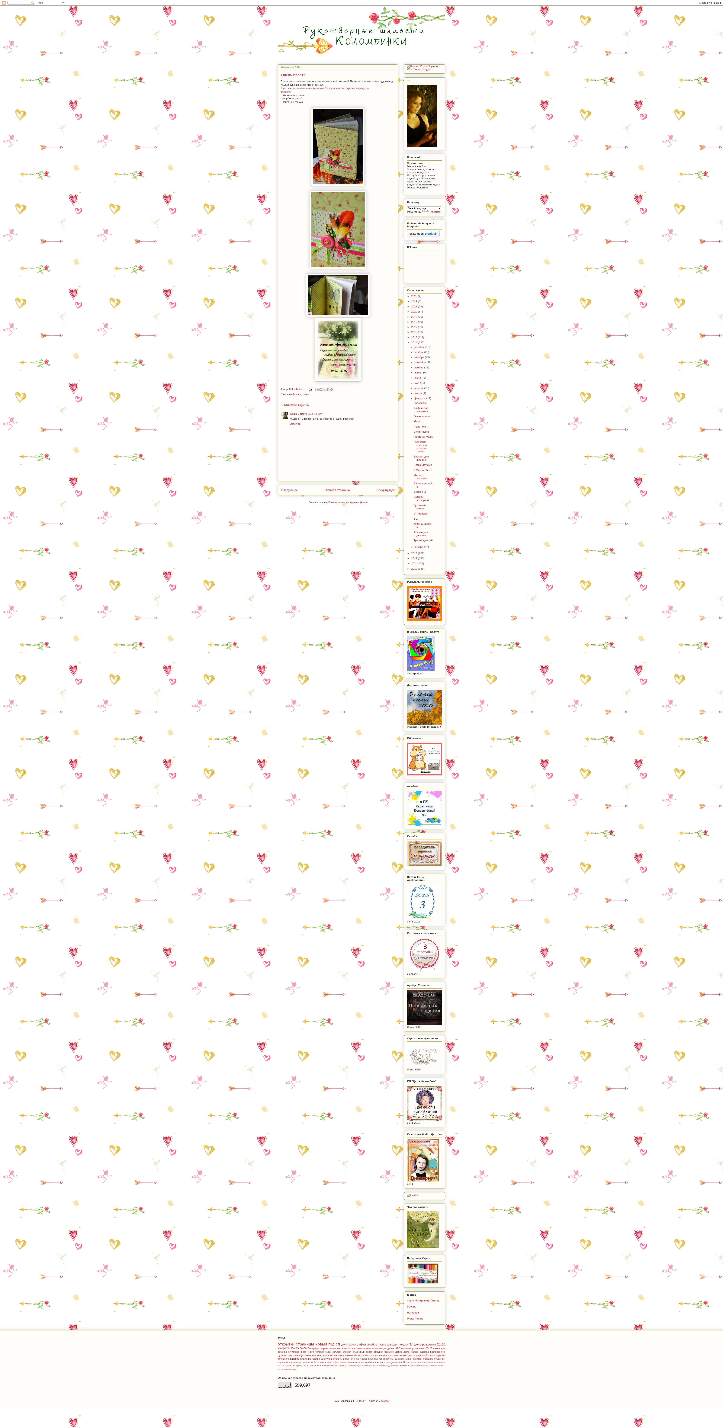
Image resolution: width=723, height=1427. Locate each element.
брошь (363, 1359)
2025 (414, 296)
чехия (436, 1348)
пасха (376, 1362)
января (419, 546)
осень (365, 1355)
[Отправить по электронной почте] (317, 389)
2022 (414, 301)
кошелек (426, 1366)
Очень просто (422, 416)
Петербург (313, 1348)
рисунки (378, 1351)
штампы (314, 1365)
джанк (390, 1348)
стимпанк (293, 1351)
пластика (305, 1358)
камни (289, 1362)
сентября (420, 362)
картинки (368, 1366)
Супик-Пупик (421, 431)
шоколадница (290, 1369)
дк (385, 1348)
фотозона (344, 1365)
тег (380, 1359)
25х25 (429, 1348)
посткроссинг (437, 1351)
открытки (286, 1344)
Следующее (289, 490)
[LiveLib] (413, 1195)
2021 (414, 306)
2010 (414, 568)
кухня (408, 1359)
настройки (366, 1362)
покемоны (440, 1366)
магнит (343, 1362)
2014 (414, 342)
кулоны (306, 1362)
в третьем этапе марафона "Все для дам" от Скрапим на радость (331, 88)
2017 (414, 327)
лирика (324, 1348)
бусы (328, 1351)
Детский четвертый (421, 498)
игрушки (440, 1355)
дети (344, 1344)
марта (418, 393)
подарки (328, 1355)
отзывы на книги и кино (384, 1355)
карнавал (377, 1348)
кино (319, 1355)
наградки (417, 1359)
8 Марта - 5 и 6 (423, 470)
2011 (414, 563)
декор (289, 1365)
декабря (419, 346)
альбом (372, 1344)
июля (418, 372)
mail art (353, 1366)
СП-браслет (421, 513)
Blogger (385, 1401)
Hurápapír (413, 1312)
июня (418, 377)
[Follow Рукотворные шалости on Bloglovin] (423, 235)
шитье (346, 1359)
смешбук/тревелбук (305, 1355)
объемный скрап (362, 1351)
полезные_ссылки (390, 1362)
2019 (414, 316)
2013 (414, 553)
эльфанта (428, 1359)
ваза (436, 1362)
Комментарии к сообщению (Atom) (348, 502)
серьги (402, 1355)
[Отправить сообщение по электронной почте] (310, 389)
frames (414, 1351)
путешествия (285, 1355)
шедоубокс (391, 1366)
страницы (305, 1344)
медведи (339, 1355)
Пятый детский (423, 464)
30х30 (303, 1348)
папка (433, 1366)
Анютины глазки (423, 436)
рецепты (373, 1359)
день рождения (425, 1344)
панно (375, 1366)
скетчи (281, 1369)
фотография (357, 1344)
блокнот (296, 394)
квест (307, 1365)
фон (337, 1362)
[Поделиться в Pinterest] (331, 389)
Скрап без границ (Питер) (423, 1300)
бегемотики (326, 1365)
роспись (337, 1359)
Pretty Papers (415, 1318)
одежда (424, 1351)
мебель (315, 1362)
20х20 (441, 1344)
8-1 (416, 518)
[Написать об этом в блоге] (321, 389)
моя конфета (327, 1362)
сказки (411, 1355)
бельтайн (412, 1366)
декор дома (402, 1351)
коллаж (337, 1351)
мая (417, 382)
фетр (303, 1351)
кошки (404, 1344)
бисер (357, 1355)
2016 (414, 332)
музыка (349, 1355)
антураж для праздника (420, 1362)
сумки (335, 1365)
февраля (420, 398)
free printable (402, 1366)
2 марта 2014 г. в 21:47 (311, 413)
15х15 (295, 1348)
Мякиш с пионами (420, 477)
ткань (306, 394)
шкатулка (326, 1358)
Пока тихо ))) (421, 426)
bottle (403, 1362)
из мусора (298, 1365)
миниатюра (354, 1362)
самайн (319, 1351)
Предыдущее (385, 490)
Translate (435, 211)
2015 (414, 337)
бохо (356, 1359)
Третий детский (423, 540)
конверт (297, 1362)
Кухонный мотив (420, 507)
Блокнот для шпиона (421, 458)
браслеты (388, 1359)
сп (338, 1344)
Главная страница (337, 490)
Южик (293, 413)
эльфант (393, 1344)
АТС (397, 1348)
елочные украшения (412, 1348)
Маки (417, 421)
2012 (414, 558)
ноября (419, 352)
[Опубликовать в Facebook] (328, 389)
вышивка (399, 1359)
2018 (414, 321)
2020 (414, 311)
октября (419, 357)
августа (419, 367)
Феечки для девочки (421, 534)
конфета (283, 1348)
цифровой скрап (425, 1355)
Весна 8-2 (420, 491)
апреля (419, 388)
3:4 (411, 1344)
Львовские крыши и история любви (420, 446)
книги (311, 1351)
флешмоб (283, 1358)
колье (419, 1366)
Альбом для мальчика (421, 409)
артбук (367, 1348)
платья (316, 1358)
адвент (360, 1366)
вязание (294, 1358)
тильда (382, 1366)
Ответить (295, 423)
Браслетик (420, 402)
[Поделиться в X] (324, 389)
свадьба (345, 1348)
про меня (357, 1348)
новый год (324, 1344)
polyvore (389, 1351)
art (352, 1359)
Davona (411, 1306)
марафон (334, 1348)
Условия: (286, 91)
